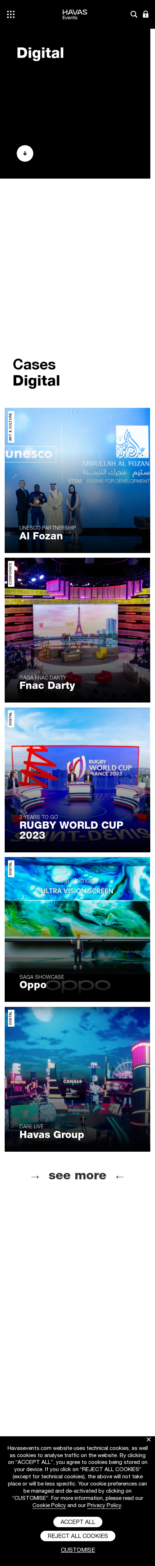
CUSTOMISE (78, 1551)
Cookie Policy (49, 1506)
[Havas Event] (75, 26)
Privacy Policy (104, 1506)
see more (77, 1176)
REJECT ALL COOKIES (78, 1537)
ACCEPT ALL (78, 1523)
